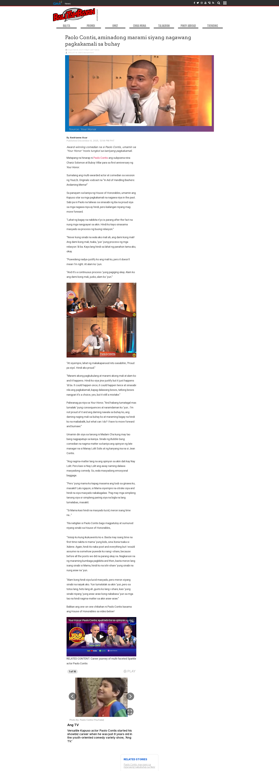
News (68, 3)
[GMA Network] (57, 2)
